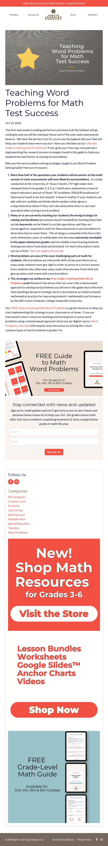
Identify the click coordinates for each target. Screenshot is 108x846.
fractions (13, 505)
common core (17, 501)
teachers (13, 528)
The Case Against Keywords (46, 250)
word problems (18, 532)
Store (73, 14)
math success (16, 514)
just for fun (15, 510)
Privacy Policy (84, 839)
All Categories (17, 497)
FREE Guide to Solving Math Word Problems (38, 308)
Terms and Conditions (63, 839)
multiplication (16, 519)
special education (19, 523)
